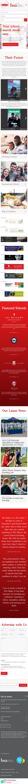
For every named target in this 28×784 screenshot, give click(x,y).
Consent (3, 660)
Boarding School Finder (13, 40)
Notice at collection (6, 782)
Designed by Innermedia (6, 775)
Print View (3, 711)
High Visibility (16, 711)
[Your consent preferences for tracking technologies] (5, 781)
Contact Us (5, 725)
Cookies (13, 772)
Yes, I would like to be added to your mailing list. (14, 662)
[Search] (25, 19)
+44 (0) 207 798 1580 (5, 707)
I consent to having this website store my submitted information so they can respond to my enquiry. (13, 668)
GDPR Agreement (6, 664)
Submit (4, 673)
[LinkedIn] (27, 696)
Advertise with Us (4, 720)
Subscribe (23, 685)
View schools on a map (10, 44)
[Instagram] (25, 696)
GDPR (17, 772)
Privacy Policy (8, 772)
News (2, 718)
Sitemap (2, 772)
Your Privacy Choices (10, 780)
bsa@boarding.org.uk (5, 708)
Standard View (9, 711)
